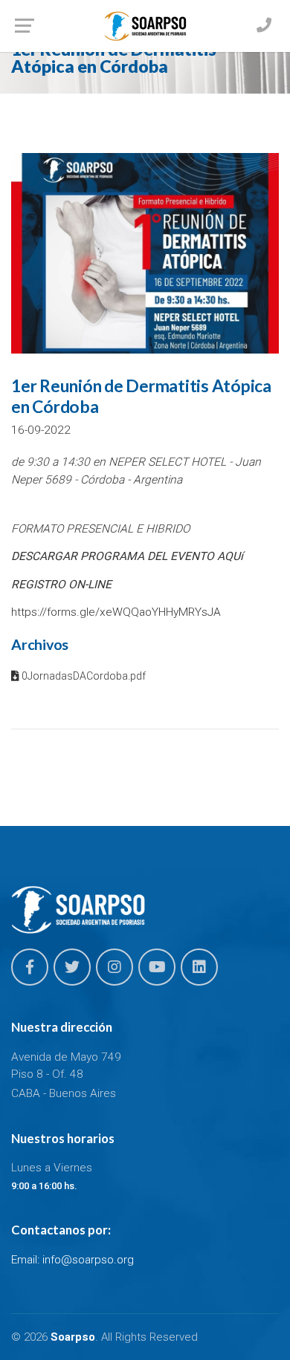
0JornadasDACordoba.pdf (82, 676)
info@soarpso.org (88, 1259)
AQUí (230, 556)
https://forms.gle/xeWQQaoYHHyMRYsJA (116, 612)
